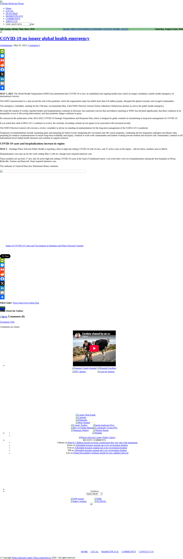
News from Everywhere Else (26, 303)
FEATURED (12, 13)
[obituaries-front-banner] (81, 420)
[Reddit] (91, 65)
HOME (84, 551)
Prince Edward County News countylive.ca (31, 557)
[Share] (91, 88)
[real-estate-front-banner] (86, 415)
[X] (91, 74)
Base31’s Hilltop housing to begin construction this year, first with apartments (103, 442)
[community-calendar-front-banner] (81, 417)
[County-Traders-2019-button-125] (79, 425)
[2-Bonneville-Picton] (1, 32)
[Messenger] (91, 56)
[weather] (97, 433)
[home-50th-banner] (12, 3)
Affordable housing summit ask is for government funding (101, 445)
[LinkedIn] (91, 78)
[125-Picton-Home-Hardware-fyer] (103, 425)
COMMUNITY (13, 18)
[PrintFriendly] (91, 51)
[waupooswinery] (80, 430)
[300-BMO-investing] (91, 504)
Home (8, 8)
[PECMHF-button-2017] (84, 368)
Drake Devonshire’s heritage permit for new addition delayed (100, 453)
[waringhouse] (101, 430)
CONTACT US (146, 551)
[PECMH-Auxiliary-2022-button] (107, 368)
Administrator (6, 45)
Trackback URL (7, 322)
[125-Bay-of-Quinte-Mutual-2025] (82, 428)
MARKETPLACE (14, 16)
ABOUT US (11, 21)
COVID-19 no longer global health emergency (44, 38)
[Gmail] (91, 60)
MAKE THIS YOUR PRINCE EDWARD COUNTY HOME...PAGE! (95, 29)
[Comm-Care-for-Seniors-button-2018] (106, 371)
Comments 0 (34, 45)
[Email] (91, 83)
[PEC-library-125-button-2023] (79, 371)
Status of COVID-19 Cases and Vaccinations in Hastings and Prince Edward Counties (44, 245)
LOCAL (10, 11)
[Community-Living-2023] (105, 428)
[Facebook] (91, 69)
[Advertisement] (94, 394)
